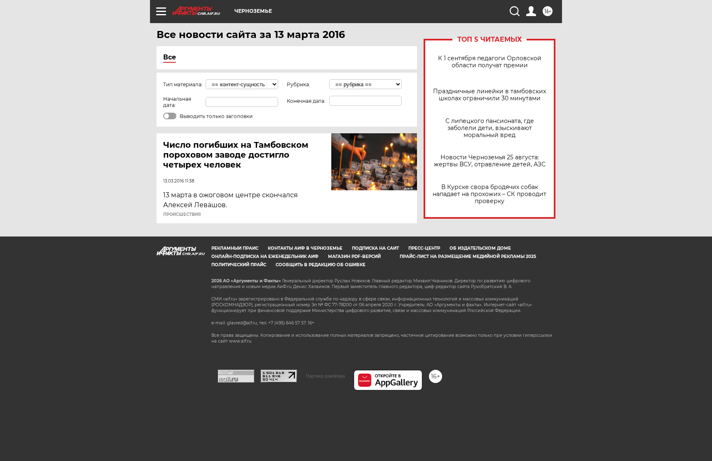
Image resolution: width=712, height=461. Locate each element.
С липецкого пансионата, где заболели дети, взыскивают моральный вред (489, 128)
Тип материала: (183, 84)
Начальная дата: (177, 102)
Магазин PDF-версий (354, 256)
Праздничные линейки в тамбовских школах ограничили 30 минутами (489, 95)
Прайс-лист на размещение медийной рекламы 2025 (468, 256)
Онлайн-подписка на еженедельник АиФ (265, 256)
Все (169, 57)
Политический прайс (238, 264)
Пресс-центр (424, 248)
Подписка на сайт (375, 248)
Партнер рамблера (325, 376)
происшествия (182, 215)
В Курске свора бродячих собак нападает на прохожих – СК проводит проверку (489, 194)
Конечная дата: (306, 101)
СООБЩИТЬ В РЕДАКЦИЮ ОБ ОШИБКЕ (320, 264)
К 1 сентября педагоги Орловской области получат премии (489, 62)
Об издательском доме (480, 248)
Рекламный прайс (234, 248)
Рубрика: (298, 84)
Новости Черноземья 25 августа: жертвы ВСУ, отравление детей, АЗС (490, 161)
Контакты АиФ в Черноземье (305, 248)
